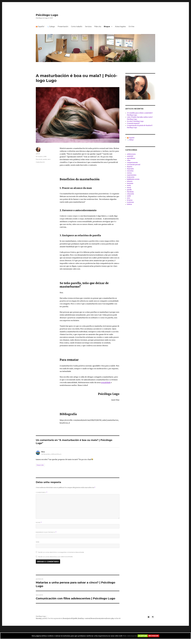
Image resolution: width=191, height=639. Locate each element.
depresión (130, 169)
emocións (130, 171)
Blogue (107, 26)
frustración (130, 177)
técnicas (129, 200)
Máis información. (130, 636)
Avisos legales (120, 26)
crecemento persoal (133, 164)
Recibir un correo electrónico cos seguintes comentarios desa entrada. (61, 552)
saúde (45, 159)
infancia (129, 181)
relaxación (130, 194)
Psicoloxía (39, 159)
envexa (129, 173)
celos (128, 160)
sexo (49, 159)
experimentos (131, 175)
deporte (129, 167)
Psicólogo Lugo (47, 15)
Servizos (88, 26)
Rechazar (153, 636)
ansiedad (130, 156)
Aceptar (142, 636)
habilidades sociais (133, 179)
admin (38, 153)
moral (129, 187)
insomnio (130, 183)
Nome (39, 522)
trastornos (130, 202)
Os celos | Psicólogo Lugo (135, 121)
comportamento (132, 162)
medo (129, 185)
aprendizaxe (131, 158)
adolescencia (131, 154)
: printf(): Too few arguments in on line (78, 618)
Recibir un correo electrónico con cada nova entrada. (55, 556)
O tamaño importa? (133, 123)
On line (131, 26)
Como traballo (76, 26)
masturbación (40, 162)
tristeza (129, 204)
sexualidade (106, 382)
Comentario (41, 492)
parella (129, 190)
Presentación (63, 26)
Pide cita (97, 26)
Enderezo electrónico (46, 532)
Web (37, 542)
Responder (40, 465)
